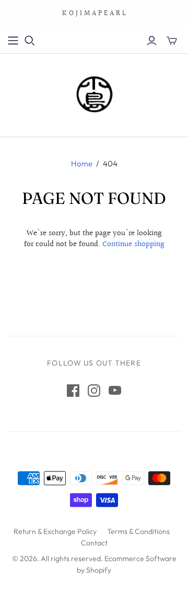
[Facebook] (73, 390)
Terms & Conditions (138, 531)
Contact (94, 543)
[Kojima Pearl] (94, 93)
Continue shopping (133, 244)
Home (81, 163)
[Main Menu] (13, 40)
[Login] (151, 40)
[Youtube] (115, 390)
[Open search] (30, 40)
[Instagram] (94, 390)
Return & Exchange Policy (55, 531)
